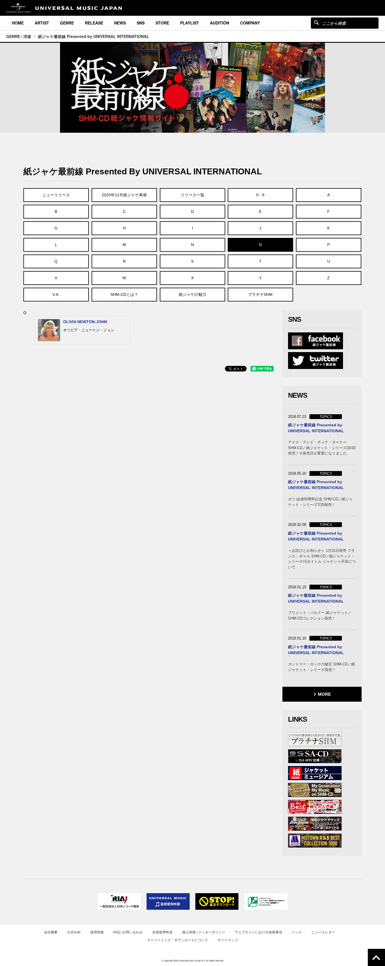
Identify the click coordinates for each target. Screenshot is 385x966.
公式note (74, 932)
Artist (42, 23)
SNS (141, 23)
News (120, 23)
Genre (67, 23)
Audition (219, 23)
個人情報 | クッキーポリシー (203, 932)
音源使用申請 (162, 932)
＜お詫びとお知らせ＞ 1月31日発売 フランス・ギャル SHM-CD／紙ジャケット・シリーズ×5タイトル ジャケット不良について (322, 558)
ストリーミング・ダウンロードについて (177, 940)
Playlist (189, 23)
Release (94, 23)
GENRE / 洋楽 (18, 36)
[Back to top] (376, 957)
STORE (162, 23)
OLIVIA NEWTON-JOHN (85, 321)
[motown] (315, 841)
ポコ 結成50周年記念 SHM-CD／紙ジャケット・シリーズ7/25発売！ (320, 502)
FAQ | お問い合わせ (128, 932)
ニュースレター (323, 932)
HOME (18, 23)
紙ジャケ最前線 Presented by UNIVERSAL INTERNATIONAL (93, 36)
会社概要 (50, 932)
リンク (297, 932)
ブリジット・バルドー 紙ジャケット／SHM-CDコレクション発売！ (319, 615)
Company (250, 23)
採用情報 (97, 932)
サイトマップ (228, 940)
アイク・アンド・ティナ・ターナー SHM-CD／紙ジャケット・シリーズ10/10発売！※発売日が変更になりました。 (321, 447)
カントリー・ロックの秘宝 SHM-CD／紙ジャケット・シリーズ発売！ (321, 667)
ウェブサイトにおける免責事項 (258, 932)
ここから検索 (316, 22)
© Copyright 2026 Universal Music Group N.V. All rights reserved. (192, 960)
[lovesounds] (315, 824)
